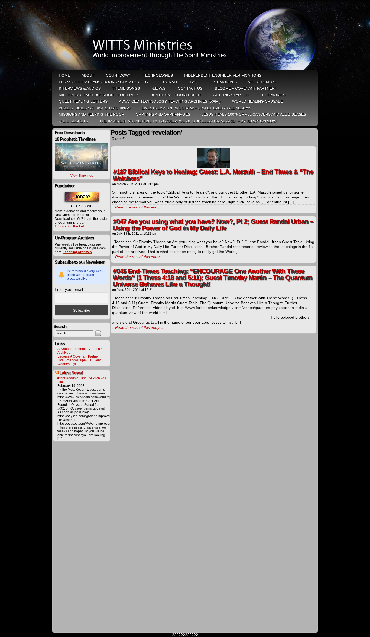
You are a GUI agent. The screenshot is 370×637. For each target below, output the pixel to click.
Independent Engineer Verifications (222, 75)
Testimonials (223, 82)
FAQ (193, 82)
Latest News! (71, 373)
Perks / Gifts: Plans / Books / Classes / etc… (105, 82)
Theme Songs (126, 88)
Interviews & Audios (80, 88)
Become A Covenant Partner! (245, 88)
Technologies (158, 75)
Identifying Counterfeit (175, 95)
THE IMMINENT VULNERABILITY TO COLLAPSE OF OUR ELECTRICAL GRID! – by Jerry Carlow (188, 121)
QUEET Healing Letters (83, 101)
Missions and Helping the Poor (91, 114)
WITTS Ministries (185, 36)
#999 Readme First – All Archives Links (81, 380)
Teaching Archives (77, 252)
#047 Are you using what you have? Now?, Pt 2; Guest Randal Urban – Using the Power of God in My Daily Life (213, 224)
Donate (170, 82)
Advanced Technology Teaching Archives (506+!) (170, 101)
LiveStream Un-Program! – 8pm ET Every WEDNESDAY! (196, 108)
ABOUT (88, 75)
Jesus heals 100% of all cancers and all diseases (254, 114)
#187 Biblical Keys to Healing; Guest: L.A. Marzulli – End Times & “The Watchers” (213, 175)
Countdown (118, 75)
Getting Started (230, 95)
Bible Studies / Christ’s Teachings (94, 108)
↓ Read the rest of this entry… (137, 207)
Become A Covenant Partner (78, 356)
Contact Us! (190, 88)
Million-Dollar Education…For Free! (98, 95)
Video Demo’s (261, 82)
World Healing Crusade (257, 101)
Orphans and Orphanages (163, 114)
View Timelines (81, 176)
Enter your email (69, 289)
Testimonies (272, 95)
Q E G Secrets (73, 121)
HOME (64, 75)
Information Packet (69, 226)
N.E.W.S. (159, 88)
